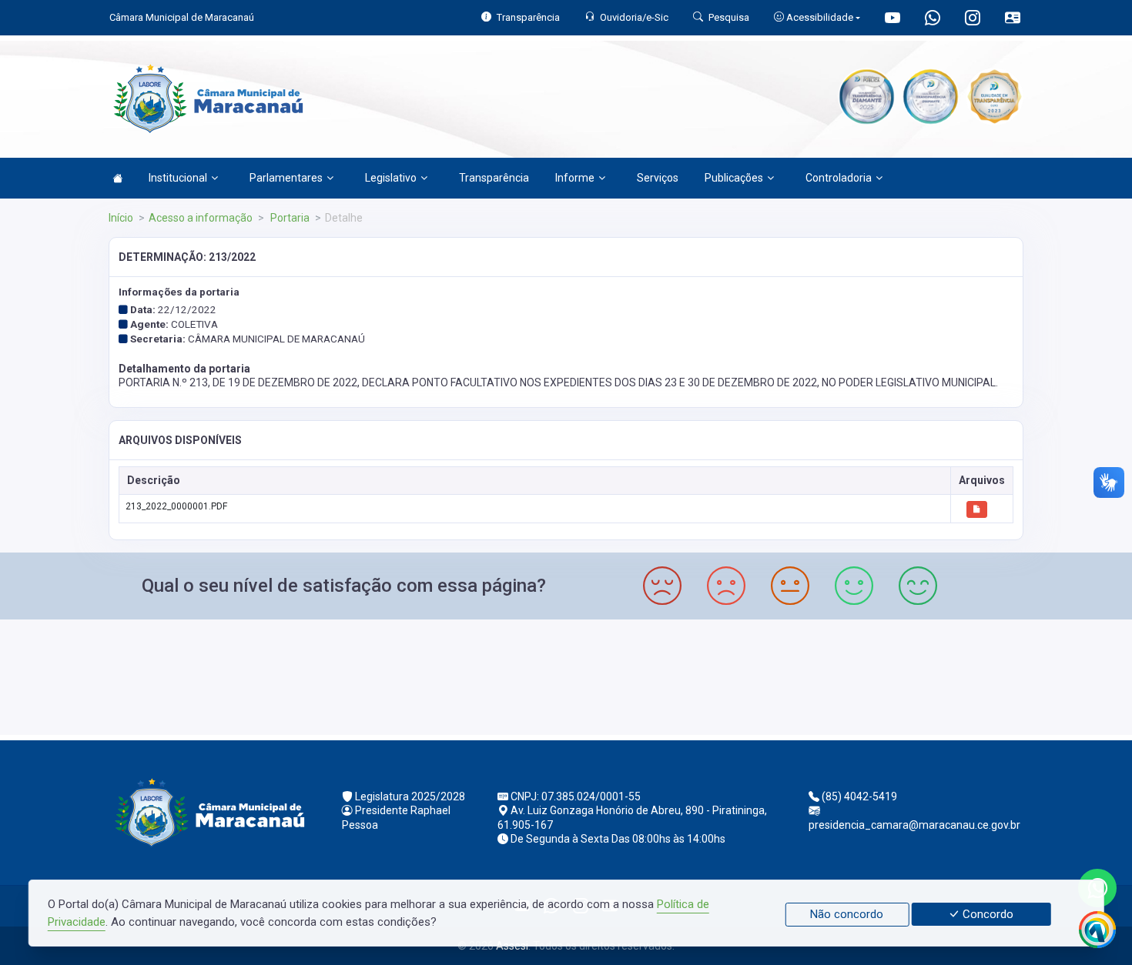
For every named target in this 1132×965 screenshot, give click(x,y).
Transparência (494, 178)
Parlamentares (286, 178)
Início (121, 218)
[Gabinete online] (1012, 19)
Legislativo (391, 178)
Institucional (178, 178)
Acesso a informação (201, 218)
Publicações (734, 178)
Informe (574, 178)
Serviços (657, 178)
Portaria (289, 218)
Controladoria (838, 178)
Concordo (986, 914)
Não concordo (846, 914)
